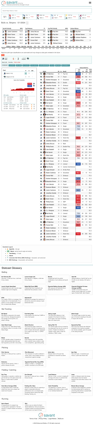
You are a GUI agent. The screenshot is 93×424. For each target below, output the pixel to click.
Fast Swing (12, 253)
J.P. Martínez (50, 74)
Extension (4, 362)
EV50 (2, 297)
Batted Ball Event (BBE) (31, 286)
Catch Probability (53, 386)
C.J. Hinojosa (50, 112)
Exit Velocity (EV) (6, 276)
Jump (72, 374)
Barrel (12, 251)
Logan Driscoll (50, 117)
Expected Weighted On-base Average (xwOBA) (79, 287)
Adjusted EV (28, 297)
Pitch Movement (29, 352)
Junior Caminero (12, 31)
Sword (11, 255)
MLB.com (61, 418)
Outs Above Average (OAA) (9, 386)
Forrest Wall (34, 40)
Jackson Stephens (81, 37)
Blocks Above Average (77, 386)
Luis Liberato (50, 94)
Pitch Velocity (5, 352)
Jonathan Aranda (51, 85)
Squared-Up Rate (76, 325)
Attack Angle (74, 313)
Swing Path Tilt (52, 325)
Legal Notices (53, 418)
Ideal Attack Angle (6, 325)
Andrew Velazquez (51, 80)
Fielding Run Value (30, 386)
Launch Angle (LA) (30, 276)
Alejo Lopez (49, 106)
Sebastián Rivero (51, 82)
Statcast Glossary (12, 268)
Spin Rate (74, 352)
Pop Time (4, 374)
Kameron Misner (51, 135)
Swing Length (52, 313)
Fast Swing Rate (29, 313)
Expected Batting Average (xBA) (57, 286)
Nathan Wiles (79, 40)
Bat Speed (4, 313)
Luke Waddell (50, 100)
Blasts (3, 338)
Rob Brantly (49, 114)
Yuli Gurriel (49, 103)
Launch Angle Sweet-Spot (8, 286)
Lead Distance (52, 374)
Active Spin (51, 352)
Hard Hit (11, 249)
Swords (27, 338)
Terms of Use (34, 418)
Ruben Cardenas (12, 40)
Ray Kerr (55, 31)
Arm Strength (28, 374)
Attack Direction (29, 325)
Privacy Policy (43, 418)
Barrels (50, 276)
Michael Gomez (57, 43)
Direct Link (4, 62)
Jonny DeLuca (12, 43)
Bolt (26, 403)
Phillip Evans (11, 37)
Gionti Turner (11, 34)
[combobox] (46, 10)
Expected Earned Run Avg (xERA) (34, 362)
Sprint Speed (5, 403)
